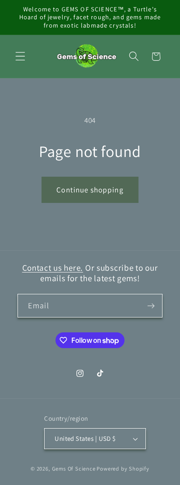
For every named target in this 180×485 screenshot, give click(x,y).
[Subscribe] (151, 306)
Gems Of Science (74, 468)
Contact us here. (52, 267)
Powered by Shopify (123, 468)
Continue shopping (90, 190)
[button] (20, 56)
